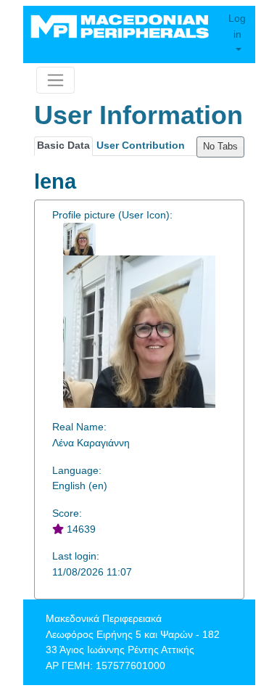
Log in (237, 26)
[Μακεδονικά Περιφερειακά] (121, 26)
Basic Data (63, 145)
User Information (138, 115)
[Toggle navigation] (55, 80)
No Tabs (220, 147)
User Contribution (140, 145)
